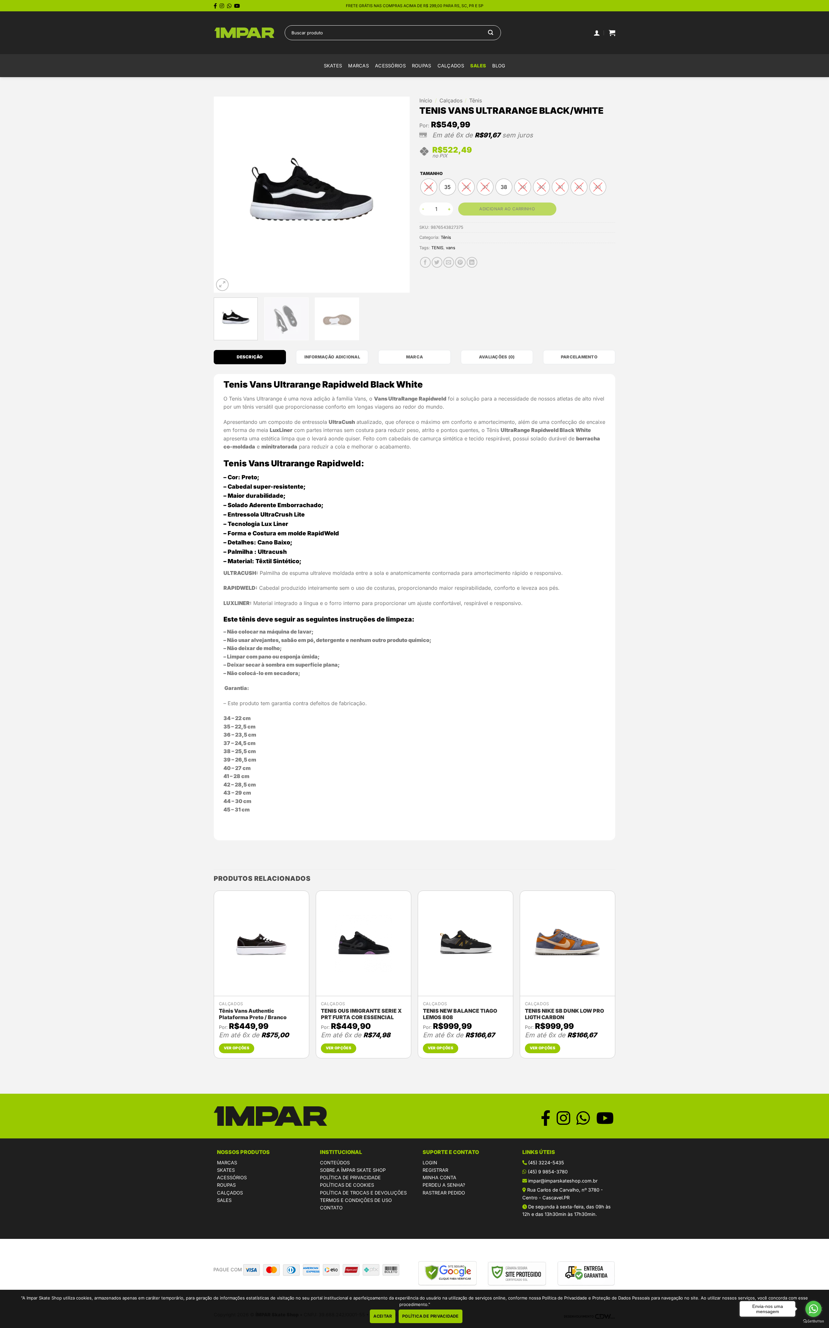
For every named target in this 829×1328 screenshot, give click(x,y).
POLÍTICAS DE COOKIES (347, 1185)
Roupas (421, 65)
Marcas (358, 65)
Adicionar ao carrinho (507, 208)
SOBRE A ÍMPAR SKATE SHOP (353, 1170)
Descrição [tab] (250, 357)
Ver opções (236, 1048)
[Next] (397, 194)
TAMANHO (431, 173)
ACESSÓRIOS (232, 1177)
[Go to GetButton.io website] (813, 1321)
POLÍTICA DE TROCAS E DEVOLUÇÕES (363, 1192)
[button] (612, 33)
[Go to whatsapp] (813, 1309)
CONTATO (331, 1207)
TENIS (437, 247)
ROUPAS (226, 1185)
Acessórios (390, 65)
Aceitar (382, 1316)
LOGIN (430, 1162)
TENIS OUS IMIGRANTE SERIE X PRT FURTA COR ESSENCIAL (361, 1014)
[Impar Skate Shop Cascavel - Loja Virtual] (244, 33)
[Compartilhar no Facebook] (425, 262)
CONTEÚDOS (335, 1162)
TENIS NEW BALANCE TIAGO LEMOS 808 (460, 1014)
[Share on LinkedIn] (472, 262)
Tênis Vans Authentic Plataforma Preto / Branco (253, 1014)
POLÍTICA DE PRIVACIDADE (350, 1177)
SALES (478, 65)
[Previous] (226, 194)
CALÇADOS (230, 1192)
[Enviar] (490, 32)
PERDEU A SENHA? (444, 1185)
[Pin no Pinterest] (460, 262)
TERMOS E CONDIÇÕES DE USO (356, 1200)
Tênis (475, 100)
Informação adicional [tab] (332, 357)
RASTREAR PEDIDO (444, 1192)
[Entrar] (597, 33)
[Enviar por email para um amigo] (448, 262)
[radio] (429, 187)
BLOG (498, 65)
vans (450, 247)
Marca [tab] (414, 357)
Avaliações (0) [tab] (497, 357)
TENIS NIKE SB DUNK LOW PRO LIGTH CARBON (564, 1014)
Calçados (450, 65)
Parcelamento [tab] (579, 357)
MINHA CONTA (439, 1177)
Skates (333, 65)
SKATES (226, 1170)
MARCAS (227, 1162)
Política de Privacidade (430, 1316)
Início (425, 100)
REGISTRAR (435, 1170)
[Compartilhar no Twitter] (437, 262)
